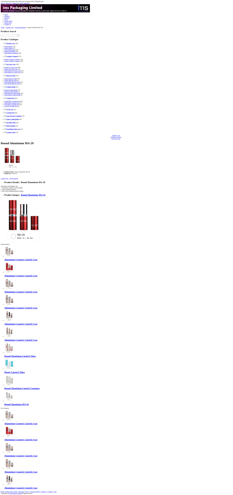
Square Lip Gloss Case (11, 69)
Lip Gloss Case (115, 139)
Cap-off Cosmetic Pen (10, 106)
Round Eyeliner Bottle (10, 90)
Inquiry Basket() (24, 3)
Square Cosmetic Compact (12, 61)
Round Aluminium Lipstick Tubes (20, 356)
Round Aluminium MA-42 (16, 404)
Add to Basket (13, 178)
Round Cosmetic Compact (12, 59)
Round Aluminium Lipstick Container (22, 388)
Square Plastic (8, 48)
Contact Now (5, 178)
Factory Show (8, 21)
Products (6, 18)
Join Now (8, 3)
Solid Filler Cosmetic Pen (11, 103)
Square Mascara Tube (10, 80)
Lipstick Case (10, 27)
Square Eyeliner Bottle (10, 91)
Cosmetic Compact (115, 137)
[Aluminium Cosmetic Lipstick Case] (9, 420)
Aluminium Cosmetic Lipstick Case (20, 259)
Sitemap (14, 3)
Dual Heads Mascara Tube (12, 83)
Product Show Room (11, 492)
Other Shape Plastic (10, 50)
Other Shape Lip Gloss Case (12, 71)
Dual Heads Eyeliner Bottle (12, 95)
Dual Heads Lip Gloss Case (12, 72)
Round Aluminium (20, 27)
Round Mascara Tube (10, 79)
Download (21, 492)
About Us (7, 16)
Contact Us (7, 24)
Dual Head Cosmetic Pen (11, 104)
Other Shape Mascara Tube (12, 82)
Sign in (3, 3)
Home (6, 14)
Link (55, 492)
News (6, 19)
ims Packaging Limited (15, 493)
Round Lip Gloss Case (10, 67)
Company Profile (35, 492)
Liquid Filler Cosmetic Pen (12, 101)
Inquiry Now (8, 23)
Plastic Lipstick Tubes (14, 372)
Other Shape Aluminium (11, 53)
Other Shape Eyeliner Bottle (12, 93)
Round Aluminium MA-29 (33, 195)
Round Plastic (8, 46)
